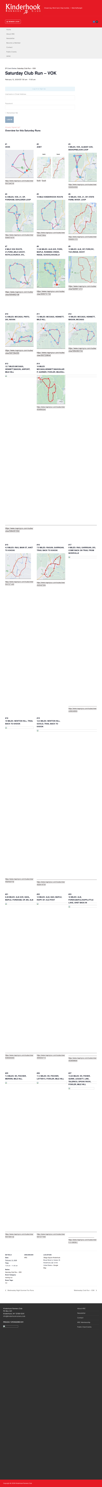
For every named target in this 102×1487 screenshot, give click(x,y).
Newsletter (81, 1313)
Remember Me (12, 113)
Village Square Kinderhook (51, 1258)
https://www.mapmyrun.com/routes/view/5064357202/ (19, 529)
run (6, 1283)
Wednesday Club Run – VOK (84, 1290)
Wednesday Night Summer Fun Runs (20, 1290)
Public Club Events (84, 1327)
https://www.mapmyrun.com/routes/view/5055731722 (51, 292)
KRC (25, 1258)
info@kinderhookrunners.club (14, 1316)
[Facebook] (94, 22)
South (44, 180)
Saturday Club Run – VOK (13, 1272)
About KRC (81, 1308)
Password (9, 103)
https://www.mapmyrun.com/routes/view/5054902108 (19, 293)
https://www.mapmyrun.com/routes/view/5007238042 (51, 353)
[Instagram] (97, 22)
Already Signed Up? (12, 127)
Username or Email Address (15, 94)
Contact (80, 1318)
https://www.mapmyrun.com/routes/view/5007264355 (19, 351)
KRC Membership (83, 1322)
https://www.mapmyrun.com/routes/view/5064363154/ (82, 349)
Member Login (13, 21)
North (39, 180)
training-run (8, 1277)
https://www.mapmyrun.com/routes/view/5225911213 (82, 287)
